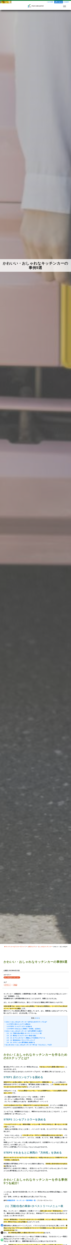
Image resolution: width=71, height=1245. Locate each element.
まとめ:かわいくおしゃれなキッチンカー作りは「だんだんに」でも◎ (28, 1045)
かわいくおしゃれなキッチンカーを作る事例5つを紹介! (23, 1031)
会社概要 (50, 2)
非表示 (37, 1018)
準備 (15, 985)
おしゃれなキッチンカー (11, 977)
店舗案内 (66, 2)
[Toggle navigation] (64, 6)
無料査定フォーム (5, 2)
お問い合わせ (58, 2)
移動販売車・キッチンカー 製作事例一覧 (21, 1200)
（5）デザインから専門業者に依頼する (21, 1042)
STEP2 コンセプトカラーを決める (19, 1026)
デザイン (8, 985)
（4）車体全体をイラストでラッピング (21, 1040)
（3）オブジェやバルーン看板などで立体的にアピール (26, 1038)
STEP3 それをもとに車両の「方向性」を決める (24, 1028)
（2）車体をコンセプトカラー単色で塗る (21, 1035)
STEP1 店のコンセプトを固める (19, 1024)
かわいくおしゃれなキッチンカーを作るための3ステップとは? (26, 1022)
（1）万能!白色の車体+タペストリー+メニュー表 (24, 1033)
